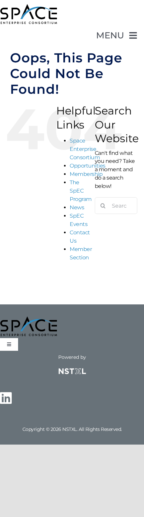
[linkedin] (6, 398)
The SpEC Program (81, 190)
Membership (86, 174)
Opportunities (87, 166)
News (77, 207)
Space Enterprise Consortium (85, 149)
